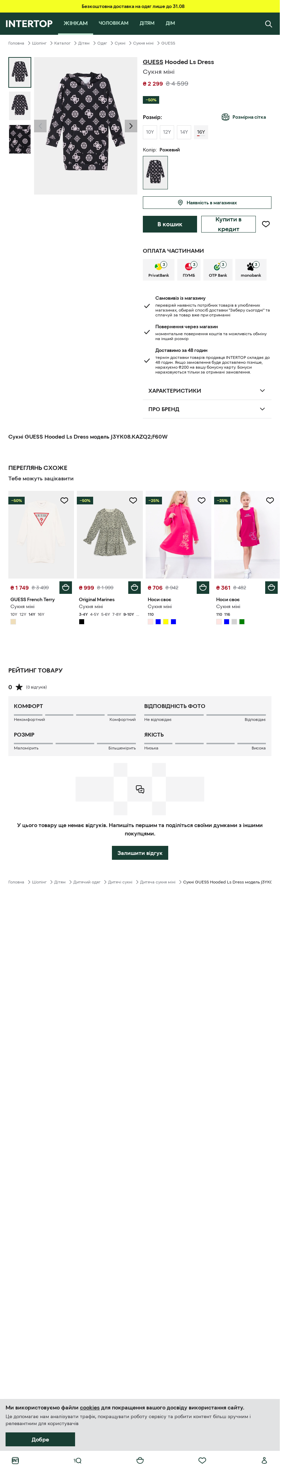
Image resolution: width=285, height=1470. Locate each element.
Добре (40, 1439)
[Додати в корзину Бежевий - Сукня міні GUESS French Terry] (65, 587)
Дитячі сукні (120, 882)
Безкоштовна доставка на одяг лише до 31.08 (133, 6)
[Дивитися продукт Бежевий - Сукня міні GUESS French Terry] (41, 535)
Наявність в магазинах (212, 202)
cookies (90, 1407)
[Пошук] (269, 24)
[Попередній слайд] (40, 126)
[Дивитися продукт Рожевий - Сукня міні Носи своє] (178, 535)
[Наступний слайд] (131, 126)
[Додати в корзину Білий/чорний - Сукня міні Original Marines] (134, 587)
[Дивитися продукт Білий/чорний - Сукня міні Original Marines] (109, 535)
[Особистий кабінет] (264, 1461)
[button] (40, 126)
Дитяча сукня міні (158, 882)
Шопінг (39, 43)
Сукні (120, 43)
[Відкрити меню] (77, 1461)
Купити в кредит (228, 224)
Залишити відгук (140, 853)
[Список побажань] (202, 1461)
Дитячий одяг (86, 882)
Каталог (62, 43)
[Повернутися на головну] (29, 23)
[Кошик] (140, 1461)
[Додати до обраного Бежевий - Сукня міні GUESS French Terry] (64, 501)
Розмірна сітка (249, 117)
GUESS (168, 43)
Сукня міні (143, 43)
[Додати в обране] (265, 224)
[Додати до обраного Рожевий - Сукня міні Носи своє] (202, 501)
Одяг (102, 43)
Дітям (84, 43)
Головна (16, 43)
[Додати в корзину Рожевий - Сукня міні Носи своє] (203, 587)
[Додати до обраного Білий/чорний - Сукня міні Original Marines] (133, 501)
